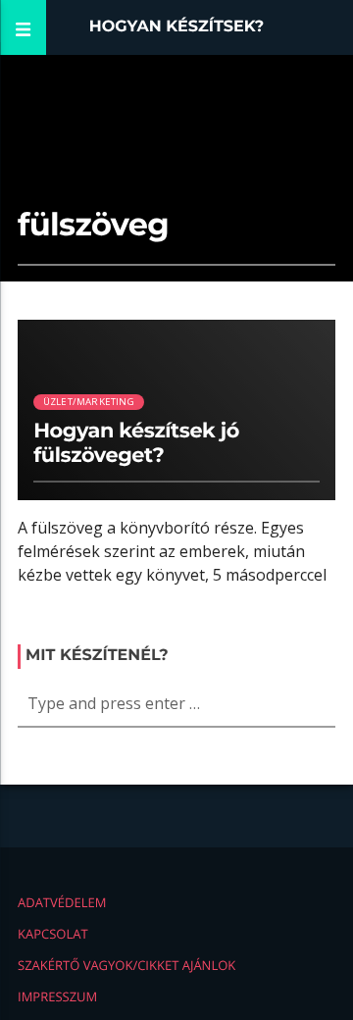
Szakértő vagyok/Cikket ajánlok (126, 965)
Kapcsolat (53, 934)
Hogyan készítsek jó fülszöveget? (136, 443)
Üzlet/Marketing (88, 401)
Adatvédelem (62, 902)
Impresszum (57, 996)
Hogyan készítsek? (177, 27)
